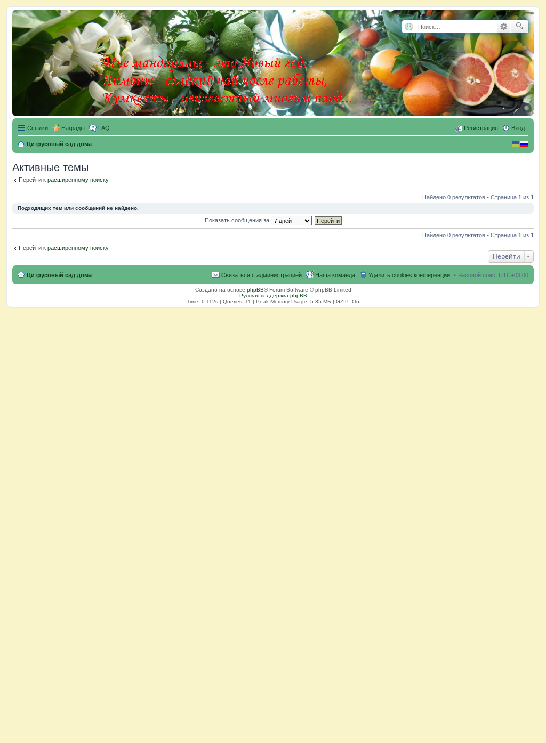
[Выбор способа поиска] (408, 26)
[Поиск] (519, 26)
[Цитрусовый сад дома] (228, 61)
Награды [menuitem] (73, 128)
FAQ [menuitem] (104, 128)
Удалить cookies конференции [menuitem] (409, 275)
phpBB (255, 290)
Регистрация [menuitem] (481, 128)
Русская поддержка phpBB (273, 295)
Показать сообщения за (238, 220)
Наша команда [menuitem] (335, 275)
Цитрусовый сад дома (59, 275)
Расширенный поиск (503, 26)
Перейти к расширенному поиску (64, 179)
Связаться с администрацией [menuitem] (261, 275)
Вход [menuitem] (518, 128)
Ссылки (37, 128)
